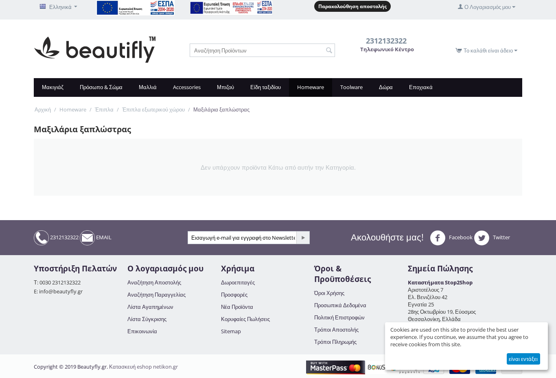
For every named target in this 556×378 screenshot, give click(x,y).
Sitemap (231, 331)
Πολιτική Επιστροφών (339, 317)
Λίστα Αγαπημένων (150, 306)
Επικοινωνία (142, 331)
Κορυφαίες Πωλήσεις (245, 319)
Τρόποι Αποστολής (336, 329)
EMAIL (103, 237)
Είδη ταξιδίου (265, 87)
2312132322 (64, 237)
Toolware (351, 87)
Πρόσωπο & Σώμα (101, 87)
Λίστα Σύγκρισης (146, 319)
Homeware (310, 87)
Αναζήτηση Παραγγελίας (156, 294)
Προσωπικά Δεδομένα (340, 305)
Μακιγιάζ (52, 87)
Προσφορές (234, 294)
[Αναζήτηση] (329, 51)
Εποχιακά (421, 87)
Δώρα (386, 87)
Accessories (187, 87)
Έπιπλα (104, 109)
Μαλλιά (148, 87)
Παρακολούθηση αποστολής (352, 6)
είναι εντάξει (523, 359)
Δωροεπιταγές (238, 282)
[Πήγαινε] (302, 238)
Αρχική (43, 109)
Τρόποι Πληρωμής (335, 341)
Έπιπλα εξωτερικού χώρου (153, 109)
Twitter (501, 237)
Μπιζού (225, 87)
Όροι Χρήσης (329, 293)
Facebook (460, 237)
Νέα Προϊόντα (237, 306)
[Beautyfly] (94, 48)
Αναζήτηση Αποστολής (154, 282)
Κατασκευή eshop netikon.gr (143, 366)
